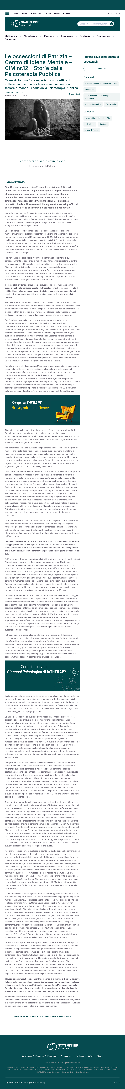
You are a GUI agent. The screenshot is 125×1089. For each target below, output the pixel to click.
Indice (24, 14)
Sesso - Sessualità (93, 104)
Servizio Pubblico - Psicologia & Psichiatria (98, 96)
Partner (66, 14)
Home (15, 14)
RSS (87, 1072)
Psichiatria (85, 36)
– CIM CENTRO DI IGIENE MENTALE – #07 (42, 161)
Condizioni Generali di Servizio (58, 1072)
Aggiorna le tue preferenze (14, 1082)
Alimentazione (30, 36)
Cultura (91, 1056)
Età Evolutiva (11, 36)
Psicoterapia (67, 36)
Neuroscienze (103, 36)
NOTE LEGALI (41, 1072)
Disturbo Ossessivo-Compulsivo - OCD (101, 84)
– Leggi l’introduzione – (16, 182)
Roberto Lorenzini (15, 92)
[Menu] (7, 13)
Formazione (10, 39)
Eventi (57, 14)
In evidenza (36, 14)
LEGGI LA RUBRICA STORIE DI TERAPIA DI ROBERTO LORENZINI (42, 1016)
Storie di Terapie (91, 130)
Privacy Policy (29, 1082)
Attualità (100, 1056)
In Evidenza (89, 124)
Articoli (47, 14)
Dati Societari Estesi (77, 1072)
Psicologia (49, 36)
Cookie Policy (40, 1082)
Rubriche (103, 124)
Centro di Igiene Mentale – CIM (97, 118)
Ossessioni (89, 90)
